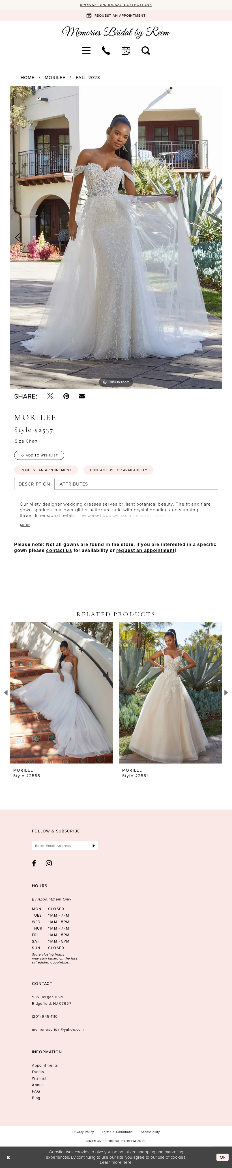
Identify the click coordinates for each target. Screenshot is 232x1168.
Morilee (55, 77)
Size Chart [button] (26, 441)
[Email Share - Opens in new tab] (82, 396)
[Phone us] (106, 50)
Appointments (45, 1065)
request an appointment (145, 550)
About (37, 1084)
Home (28, 77)
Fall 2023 (88, 77)
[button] (86, 50)
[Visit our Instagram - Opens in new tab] (49, 863)
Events (38, 1071)
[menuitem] (86, 50)
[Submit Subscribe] (94, 845)
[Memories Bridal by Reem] (116, 32)
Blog (36, 1097)
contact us (59, 550)
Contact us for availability (118, 469)
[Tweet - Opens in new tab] (50, 396)
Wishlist (39, 1078)
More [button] (25, 525)
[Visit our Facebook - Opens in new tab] (34, 863)
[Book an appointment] (126, 50)
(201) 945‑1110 (45, 1016)
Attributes (74, 484)
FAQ (36, 1091)
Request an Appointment (46, 469)
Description (34, 484)
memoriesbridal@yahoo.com (58, 1029)
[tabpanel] (116, 237)
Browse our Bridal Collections (116, 4)
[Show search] (146, 50)
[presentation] (61, 693)
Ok (223, 1157)
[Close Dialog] (8, 1157)
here (127, 1162)
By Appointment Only (52, 899)
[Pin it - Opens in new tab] (66, 396)
